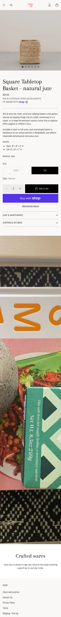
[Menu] (4, 5)
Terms (5, 607)
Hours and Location (11, 591)
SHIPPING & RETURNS (12, 222)
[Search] (11, 5)
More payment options (30, 206)
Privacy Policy (9, 602)
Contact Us (7, 597)
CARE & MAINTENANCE (13, 215)
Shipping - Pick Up (10, 613)
